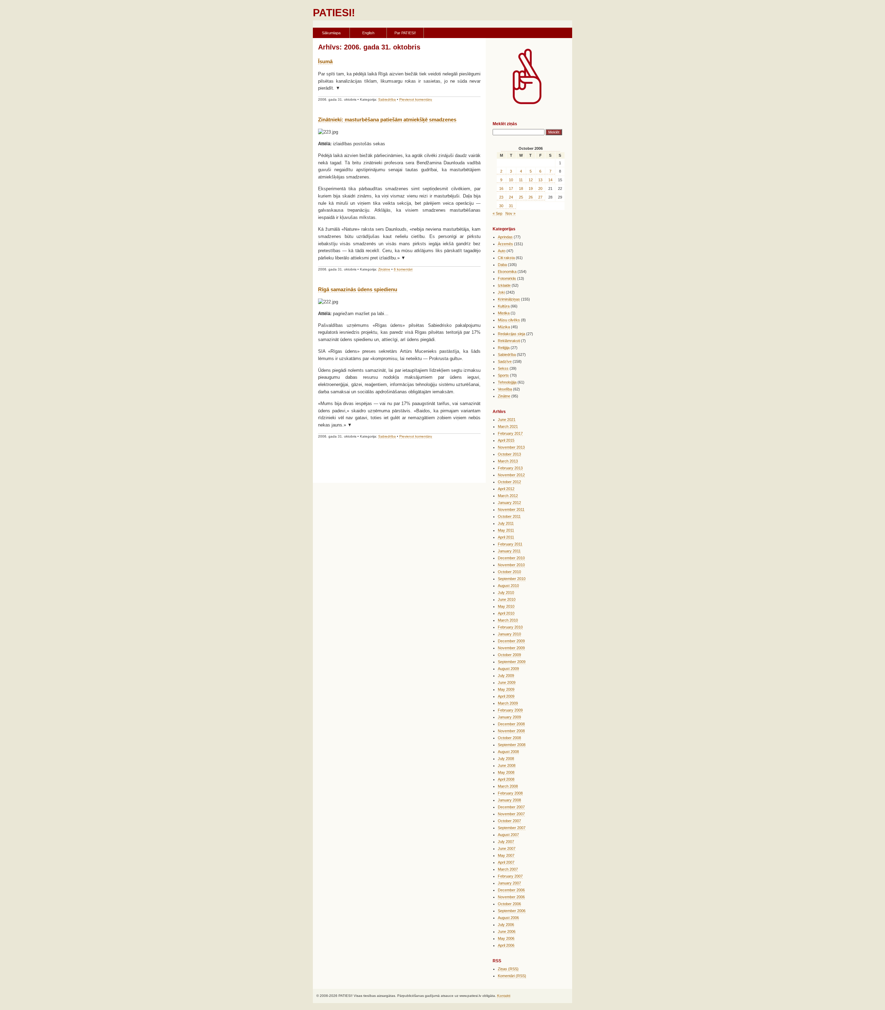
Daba (502, 265)
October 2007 (509, 821)
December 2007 (511, 807)
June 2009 (506, 682)
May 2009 (506, 689)
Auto (501, 251)
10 (511, 180)
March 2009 (508, 703)
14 (550, 180)
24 (511, 197)
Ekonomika (507, 271)
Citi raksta (506, 258)
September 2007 (511, 828)
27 (540, 197)
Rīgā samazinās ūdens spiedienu (357, 289)
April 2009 (506, 696)
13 (540, 180)
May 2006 (506, 938)
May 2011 (506, 530)
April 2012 (506, 489)
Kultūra (504, 306)
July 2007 (506, 841)
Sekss (503, 368)
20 (540, 188)
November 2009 (511, 648)
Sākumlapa (331, 33)
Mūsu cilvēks (509, 320)
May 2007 (506, 855)
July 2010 (506, 592)
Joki (501, 292)
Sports (503, 375)
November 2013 (511, 447)
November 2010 (511, 565)
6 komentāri (403, 269)
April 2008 (506, 779)
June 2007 (506, 848)
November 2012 (511, 475)
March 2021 (508, 426)
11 (521, 180)
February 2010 (510, 627)
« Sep (497, 213)
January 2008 (509, 800)
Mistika (504, 313)
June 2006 (506, 931)
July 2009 (506, 675)
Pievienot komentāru (415, 99)
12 (531, 180)
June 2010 (506, 599)
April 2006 (506, 945)
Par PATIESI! (405, 33)
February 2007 (510, 876)
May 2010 (506, 606)
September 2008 (511, 745)
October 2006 (509, 904)
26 (531, 197)
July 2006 (506, 924)
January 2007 (509, 883)
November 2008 (511, 731)
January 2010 (509, 634)
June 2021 (506, 419)
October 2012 (509, 482)
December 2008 (511, 724)
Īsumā (325, 61)
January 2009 (509, 717)
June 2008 (506, 765)
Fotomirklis (507, 278)
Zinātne (384, 269)
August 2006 (508, 918)
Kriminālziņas (509, 299)
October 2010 (509, 572)
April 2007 (506, 862)
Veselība (505, 389)
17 (511, 188)
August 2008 (508, 752)
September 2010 (511, 579)
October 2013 (509, 454)
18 (521, 188)
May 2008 (506, 772)
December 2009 (511, 641)
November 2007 (511, 814)
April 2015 (506, 440)
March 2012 (508, 496)
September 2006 (511, 911)
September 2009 (511, 662)
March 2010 (508, 620)
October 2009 (509, 655)
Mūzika (504, 327)
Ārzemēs (505, 244)
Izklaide (504, 285)
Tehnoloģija (507, 382)
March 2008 (508, 786)
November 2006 (511, 897)
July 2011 (506, 523)
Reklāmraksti (509, 341)
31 (511, 206)
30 (501, 206)
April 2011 (506, 537)
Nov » (510, 213)
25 (521, 197)
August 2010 (508, 586)
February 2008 (510, 793)
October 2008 (509, 738)
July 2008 (506, 758)
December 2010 (511, 558)
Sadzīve (505, 361)
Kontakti (503, 996)
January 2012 (509, 503)
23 (501, 197)
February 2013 (510, 468)
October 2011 (509, 516)
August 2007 (508, 835)
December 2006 (511, 890)
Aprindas (505, 237)
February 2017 (510, 433)
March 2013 (508, 461)
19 (531, 188)
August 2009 (508, 669)
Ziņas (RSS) (508, 969)
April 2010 (506, 613)
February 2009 (510, 710)
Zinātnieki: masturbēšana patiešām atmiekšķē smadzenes (387, 119)
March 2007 (508, 869)
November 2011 (511, 509)
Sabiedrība (387, 99)
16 (501, 188)
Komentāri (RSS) (512, 976)
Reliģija (504, 348)
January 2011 (509, 551)
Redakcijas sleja (511, 334)
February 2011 (510, 544)
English (368, 33)
